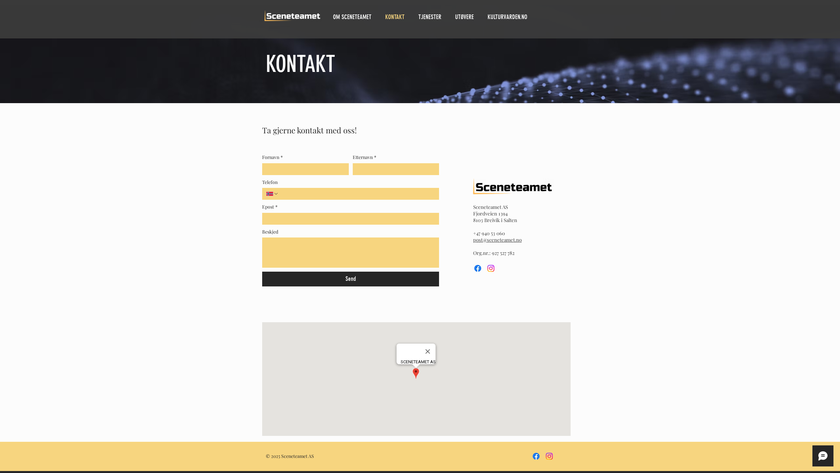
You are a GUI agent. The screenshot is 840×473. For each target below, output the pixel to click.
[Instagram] (490, 268)
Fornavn (272, 157)
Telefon (270, 182)
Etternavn (364, 157)
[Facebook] (477, 268)
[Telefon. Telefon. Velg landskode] (272, 193)
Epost (270, 207)
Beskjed (270, 232)
